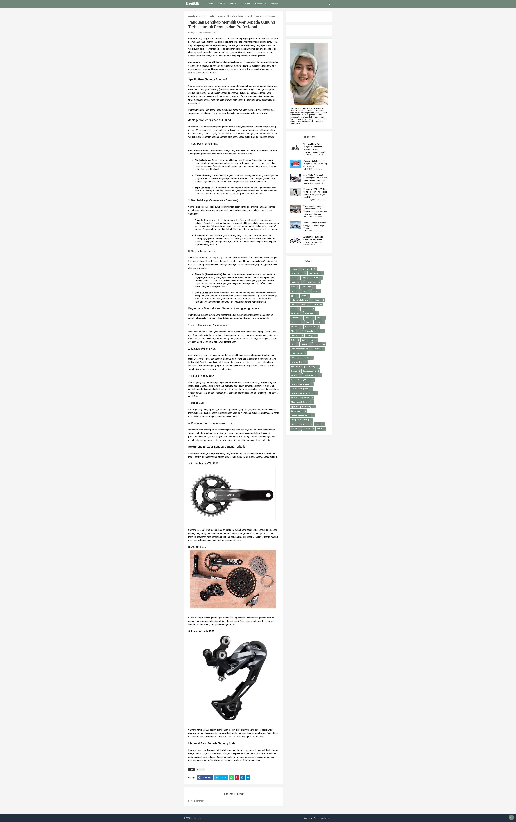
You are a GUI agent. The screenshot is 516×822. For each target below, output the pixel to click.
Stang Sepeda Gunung (301, 420)
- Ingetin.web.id (196, 818)
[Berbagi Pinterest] (237, 777)
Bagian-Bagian (298, 273)
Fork (306, 291)
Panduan (201, 16)
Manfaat (296, 327)
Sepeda (296, 375)
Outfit (295, 340)
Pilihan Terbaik (298, 353)
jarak (305, 304)
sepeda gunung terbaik (302, 398)
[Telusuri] (329, 5)
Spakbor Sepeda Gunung (302, 406)
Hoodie (319, 300)
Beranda (191, 16)
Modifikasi (297, 336)
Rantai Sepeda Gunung (301, 358)
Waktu (321, 429)
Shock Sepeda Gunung (302, 402)
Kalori (295, 309)
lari (309, 322)
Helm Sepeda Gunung (301, 300)
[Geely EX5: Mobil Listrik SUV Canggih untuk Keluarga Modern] (295, 225)
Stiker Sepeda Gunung (301, 424)
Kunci (321, 318)
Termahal (308, 429)
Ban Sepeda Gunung (311, 278)
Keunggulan (311, 313)
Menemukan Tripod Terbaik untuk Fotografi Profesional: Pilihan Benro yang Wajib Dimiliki (315, 193)
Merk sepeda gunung (312, 331)
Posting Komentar (196, 801)
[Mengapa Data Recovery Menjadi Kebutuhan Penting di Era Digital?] (295, 164)
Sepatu (295, 371)
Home (210, 4)
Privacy (316, 818)
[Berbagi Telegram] (248, 777)
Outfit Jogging (309, 340)
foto (316, 291)
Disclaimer (245, 4)
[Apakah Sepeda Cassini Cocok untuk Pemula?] (295, 239)
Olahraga (311, 336)
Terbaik (295, 429)
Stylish (319, 424)
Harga (305, 296)
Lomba (319, 322)
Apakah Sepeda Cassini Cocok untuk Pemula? (313, 238)
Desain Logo (308, 287)
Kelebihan (296, 313)
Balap (295, 278)
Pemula (319, 349)
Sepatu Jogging (311, 371)
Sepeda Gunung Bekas (301, 384)
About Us (221, 4)
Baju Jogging (316, 273)
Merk (295, 331)
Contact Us (325, 818)
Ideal (294, 304)
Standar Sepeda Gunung (302, 415)
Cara (294, 287)
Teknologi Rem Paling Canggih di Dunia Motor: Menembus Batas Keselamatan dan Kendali (314, 148)
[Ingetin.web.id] (193, 4)
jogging (317, 304)
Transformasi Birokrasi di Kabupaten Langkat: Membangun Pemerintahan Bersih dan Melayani (315, 210)
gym (294, 296)
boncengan (297, 282)
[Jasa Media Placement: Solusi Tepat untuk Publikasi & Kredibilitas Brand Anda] (295, 178)
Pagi (294, 344)
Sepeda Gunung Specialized (304, 393)
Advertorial (309, 269)
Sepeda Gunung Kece (301, 389)
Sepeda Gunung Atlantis (302, 380)
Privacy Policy (260, 4)
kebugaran (308, 309)
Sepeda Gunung (312, 375)
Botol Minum (313, 282)
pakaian (306, 344)
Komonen (296, 318)
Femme (295, 291)
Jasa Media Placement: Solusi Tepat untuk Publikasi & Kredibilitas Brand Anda (315, 178)
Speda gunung (298, 411)
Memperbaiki (312, 327)
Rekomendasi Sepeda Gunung (304, 367)
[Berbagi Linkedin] (242, 777)
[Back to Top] (511, 817)
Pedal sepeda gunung (301, 349)
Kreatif (309, 318)
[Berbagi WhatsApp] (231, 777)
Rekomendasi (298, 362)
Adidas (295, 269)
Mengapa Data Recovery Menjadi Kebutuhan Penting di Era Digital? (315, 163)
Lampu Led (297, 322)
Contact (233, 4)
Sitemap (274, 4)
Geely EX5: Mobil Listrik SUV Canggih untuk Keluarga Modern (315, 225)
